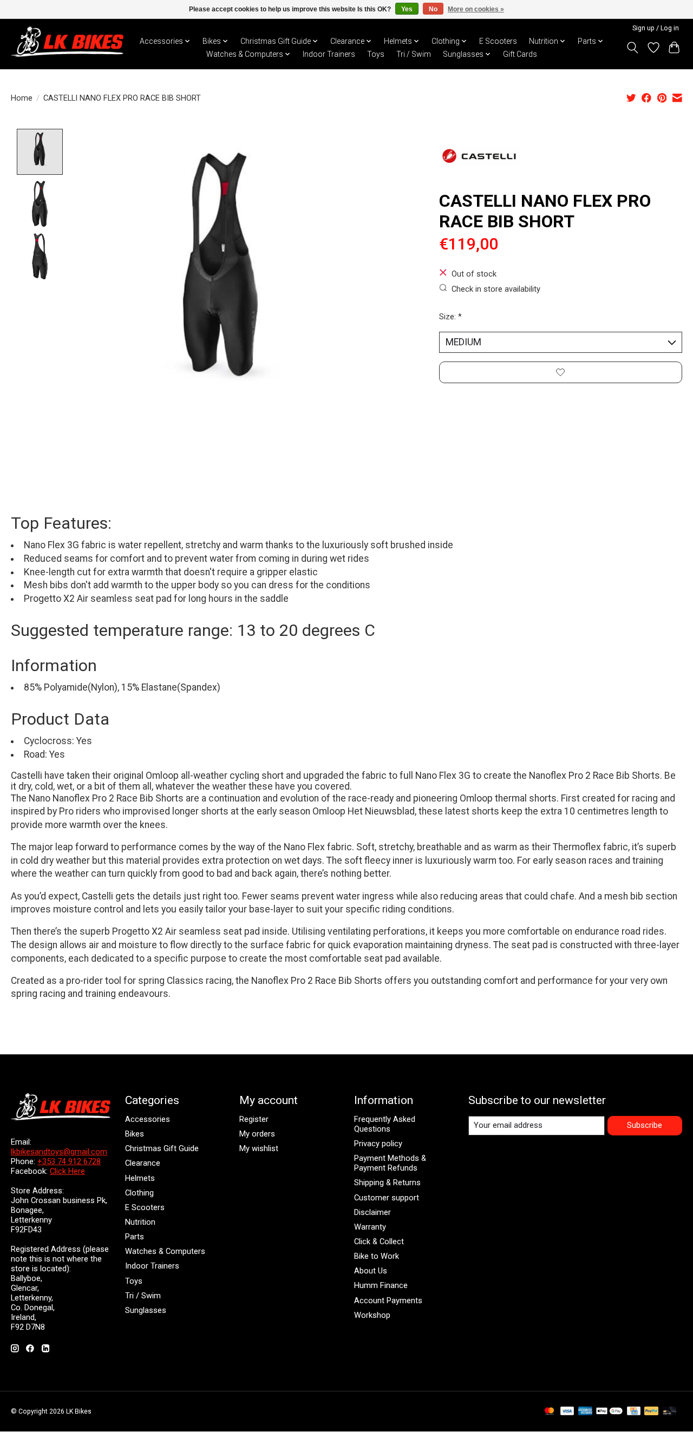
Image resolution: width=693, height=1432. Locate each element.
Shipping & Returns (387, 1182)
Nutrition (140, 1222)
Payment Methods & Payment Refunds (390, 1163)
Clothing (139, 1193)
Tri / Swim (413, 54)
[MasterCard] (549, 1412)
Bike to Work (376, 1256)
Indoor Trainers (329, 54)
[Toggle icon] (632, 47)
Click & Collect (379, 1241)
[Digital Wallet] (609, 1412)
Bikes (134, 1134)
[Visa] (567, 1412)
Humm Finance (381, 1285)
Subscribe (644, 1125)
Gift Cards (520, 54)
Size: (450, 316)
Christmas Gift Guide (162, 1148)
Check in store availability (496, 288)
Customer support (386, 1198)
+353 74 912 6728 (69, 1161)
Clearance (142, 1163)
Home (21, 98)
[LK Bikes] (67, 41)
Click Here (67, 1171)
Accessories (147, 1119)
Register (254, 1119)
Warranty (370, 1227)
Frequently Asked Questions (384, 1124)
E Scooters (498, 41)
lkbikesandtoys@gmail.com (59, 1152)
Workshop (372, 1315)
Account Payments (388, 1300)
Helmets (140, 1178)
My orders (257, 1134)
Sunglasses (145, 1310)
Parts (134, 1236)
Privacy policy (378, 1143)
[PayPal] (651, 1412)
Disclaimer (372, 1212)
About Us (370, 1271)
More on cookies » (476, 9)
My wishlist (258, 1148)
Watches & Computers (165, 1251)
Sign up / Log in (655, 28)
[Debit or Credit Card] (670, 1412)
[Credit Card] (633, 1412)
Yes (407, 9)
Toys (375, 54)
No (433, 9)
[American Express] (585, 1412)
